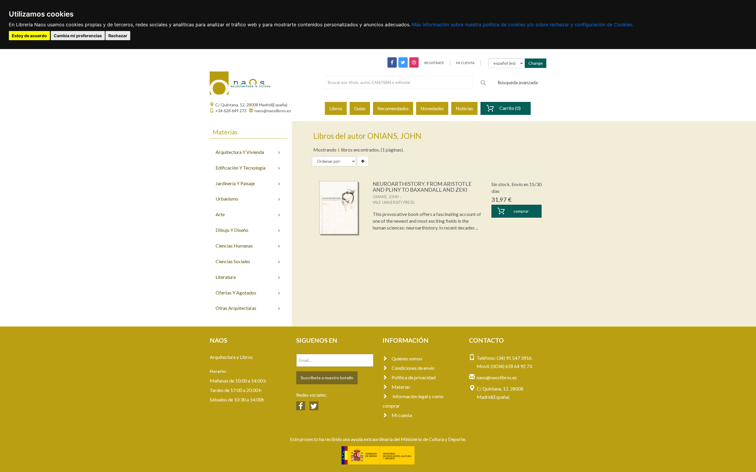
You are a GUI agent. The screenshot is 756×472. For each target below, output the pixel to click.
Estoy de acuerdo (29, 35)
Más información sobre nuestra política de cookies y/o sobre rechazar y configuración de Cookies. (522, 24)
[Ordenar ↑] (363, 161)
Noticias (464, 108)
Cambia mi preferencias (78, 35)
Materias (401, 387)
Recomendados (393, 108)
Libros (335, 108)
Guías (360, 108)
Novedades (432, 108)
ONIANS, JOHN (386, 196)
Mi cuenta (402, 415)
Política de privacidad (414, 377)
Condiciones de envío (413, 368)
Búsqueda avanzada (518, 82)
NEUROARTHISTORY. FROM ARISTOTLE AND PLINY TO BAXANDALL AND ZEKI (422, 186)
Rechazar (117, 35)
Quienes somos (407, 358)
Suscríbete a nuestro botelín (327, 377)
